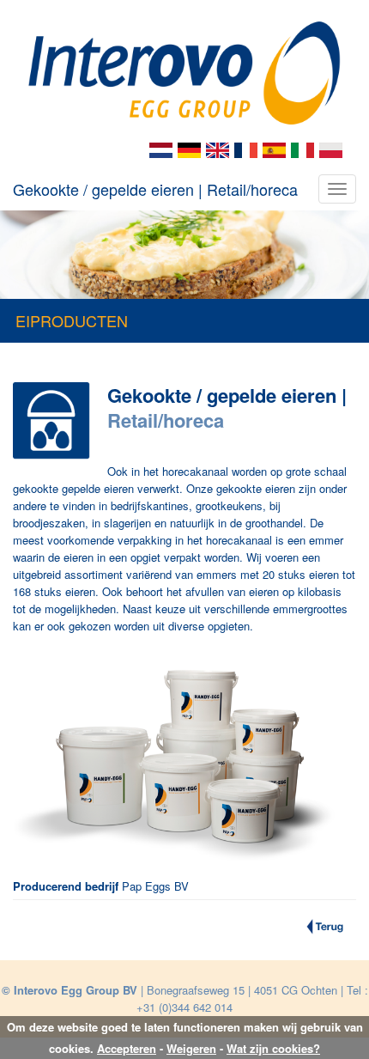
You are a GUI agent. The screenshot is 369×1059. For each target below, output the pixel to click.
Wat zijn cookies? (273, 1048)
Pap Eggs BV (155, 886)
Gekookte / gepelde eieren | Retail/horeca (155, 189)
